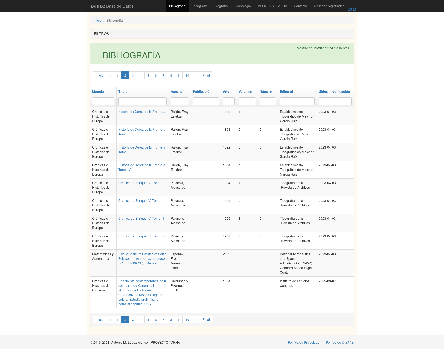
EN (354, 9)
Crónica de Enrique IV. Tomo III (141, 218)
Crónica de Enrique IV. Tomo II (140, 200)
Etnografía (200, 5)
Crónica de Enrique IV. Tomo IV (141, 236)
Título (123, 91)
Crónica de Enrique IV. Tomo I (140, 182)
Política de (340, 342)
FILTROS (101, 33)
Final (206, 75)
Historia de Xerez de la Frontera (141, 111)
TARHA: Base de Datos (111, 6)
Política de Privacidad (303, 342)
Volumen (245, 91)
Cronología (243, 5)
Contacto (300, 5)
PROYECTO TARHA (272, 5)
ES (350, 9)
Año (226, 91)
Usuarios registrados (329, 5)
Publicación (202, 91)
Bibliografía (177, 5)
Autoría (176, 91)
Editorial (286, 91)
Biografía (221, 5)
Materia (98, 91)
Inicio (97, 20)
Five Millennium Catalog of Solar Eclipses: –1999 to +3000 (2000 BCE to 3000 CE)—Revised (142, 258)
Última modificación (334, 91)
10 (187, 75)
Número (266, 91)
